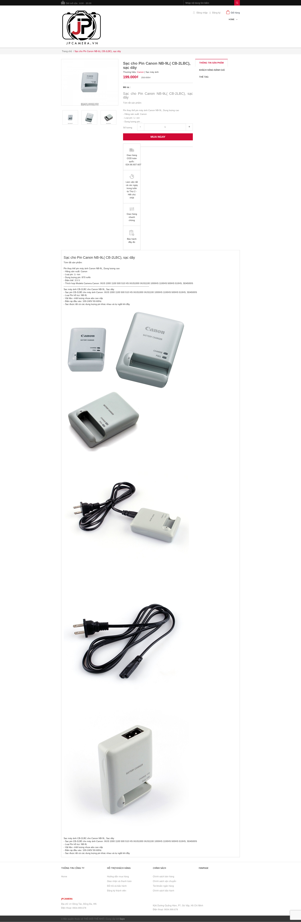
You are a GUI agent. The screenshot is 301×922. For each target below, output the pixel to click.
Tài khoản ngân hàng (163, 885)
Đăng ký (216, 12)
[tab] (211, 63)
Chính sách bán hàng (163, 876)
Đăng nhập (202, 12)
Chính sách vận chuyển (164, 881)
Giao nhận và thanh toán (119, 881)
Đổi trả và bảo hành (117, 885)
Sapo (122, 918)
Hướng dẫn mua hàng (118, 876)
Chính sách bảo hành (163, 890)
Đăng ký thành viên (116, 890)
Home (64, 876)
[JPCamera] (81, 27)
